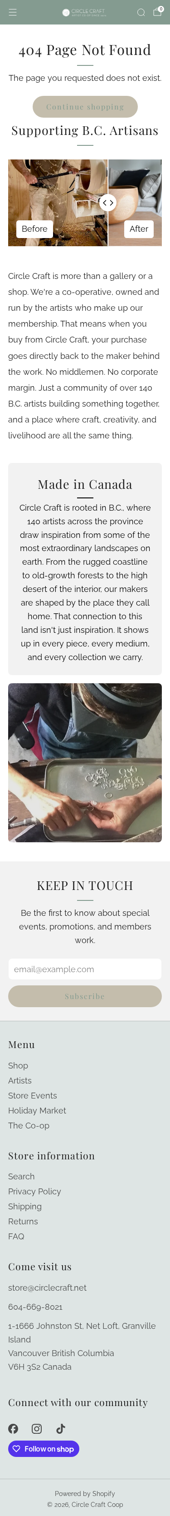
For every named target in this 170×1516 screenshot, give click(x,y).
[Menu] (12, 12)
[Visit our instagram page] (37, 1429)
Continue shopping (85, 106)
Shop (18, 1065)
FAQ (16, 1236)
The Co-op (28, 1125)
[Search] (141, 12)
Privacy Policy (34, 1191)
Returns (23, 1221)
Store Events (32, 1095)
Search (21, 1176)
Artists (20, 1080)
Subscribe (85, 996)
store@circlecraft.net (47, 1287)
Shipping (25, 1206)
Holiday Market (37, 1110)
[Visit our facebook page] (13, 1429)
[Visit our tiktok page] (61, 1429)
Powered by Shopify (85, 1493)
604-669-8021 (35, 1307)
